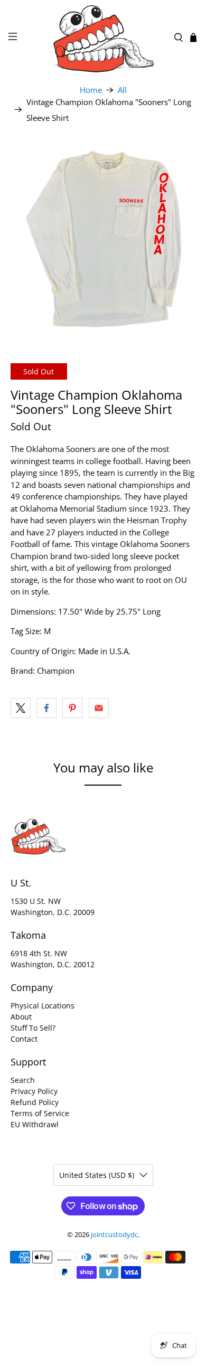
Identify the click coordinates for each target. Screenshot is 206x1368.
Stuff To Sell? (33, 1028)
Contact (24, 1039)
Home (91, 90)
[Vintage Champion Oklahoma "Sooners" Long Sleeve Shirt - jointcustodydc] (103, 239)
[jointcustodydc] (103, 38)
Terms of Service (40, 1113)
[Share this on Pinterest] (72, 708)
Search (23, 1080)
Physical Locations (42, 1006)
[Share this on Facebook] (46, 708)
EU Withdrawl (35, 1124)
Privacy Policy (34, 1091)
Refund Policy (35, 1102)
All (122, 90)
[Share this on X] (21, 708)
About (21, 1017)
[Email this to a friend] (99, 708)
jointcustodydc (114, 1234)
